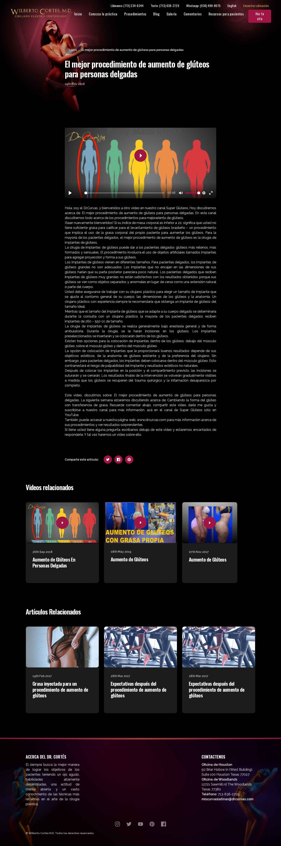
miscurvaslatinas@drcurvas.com (227, 799)
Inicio (78, 13)
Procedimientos (135, 13)
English (232, 5)
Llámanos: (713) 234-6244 (127, 5)
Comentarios (193, 13)
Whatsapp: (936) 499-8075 (203, 5)
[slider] (124, 193)
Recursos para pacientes (226, 13)
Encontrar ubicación (256, 5)
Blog (156, 13)
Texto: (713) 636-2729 (165, 5)
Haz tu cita (259, 16)
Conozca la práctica (103, 13)
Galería (172, 13)
